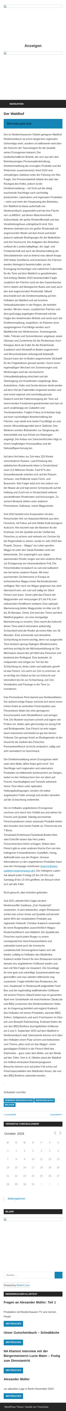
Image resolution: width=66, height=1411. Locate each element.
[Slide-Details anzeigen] (33, 73)
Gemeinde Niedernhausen (19, 1100)
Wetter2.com (22, 1285)
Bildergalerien (16, 1198)
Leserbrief (10, 1114)
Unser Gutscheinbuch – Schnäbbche (31, 1332)
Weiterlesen (13, 1323)
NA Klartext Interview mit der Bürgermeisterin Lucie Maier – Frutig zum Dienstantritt (32, 1355)
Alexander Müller (17, 1379)
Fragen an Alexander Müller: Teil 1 (30, 1302)
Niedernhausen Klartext (21, 1294)
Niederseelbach (45, 1100)
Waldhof (9, 1105)
